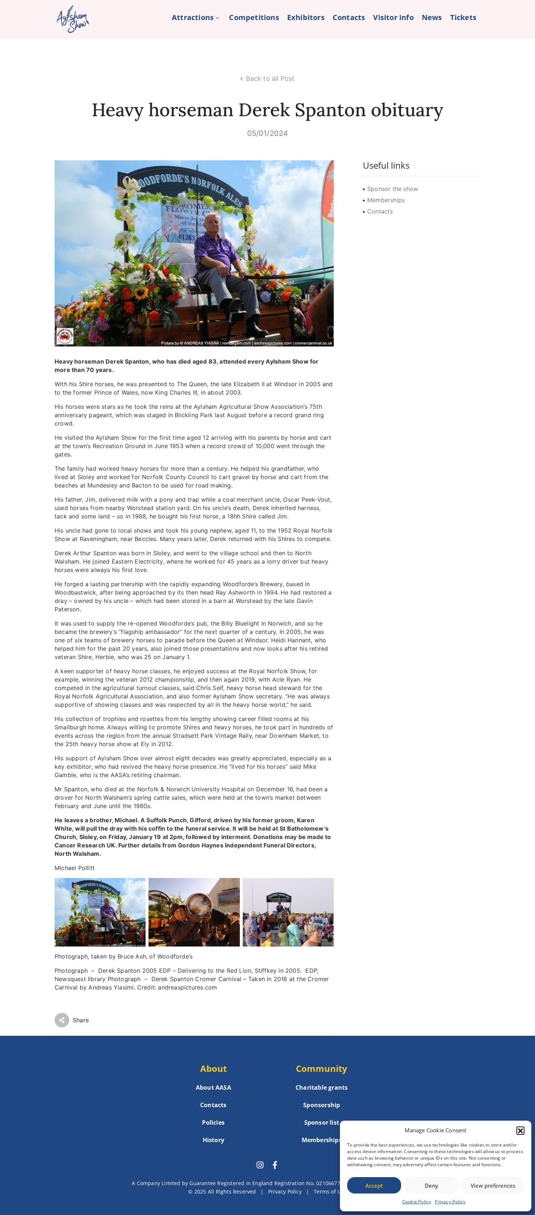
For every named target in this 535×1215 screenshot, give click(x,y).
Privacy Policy (450, 1201)
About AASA (213, 1087)
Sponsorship (321, 1105)
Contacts (349, 17)
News (432, 17)
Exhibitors (306, 17)
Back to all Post (270, 78)
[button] (520, 1130)
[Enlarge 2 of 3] (230, 887)
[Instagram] (259, 1165)
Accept (374, 1185)
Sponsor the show (392, 188)
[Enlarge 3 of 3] (324, 887)
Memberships (386, 200)
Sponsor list (321, 1122)
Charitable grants (322, 1087)
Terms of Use (330, 1191)
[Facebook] (275, 1165)
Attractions (193, 17)
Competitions (254, 17)
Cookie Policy (417, 1201)
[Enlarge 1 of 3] (136, 887)
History (213, 1140)
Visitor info (393, 17)
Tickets (463, 17)
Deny (431, 1185)
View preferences (493, 1185)
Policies (213, 1122)
